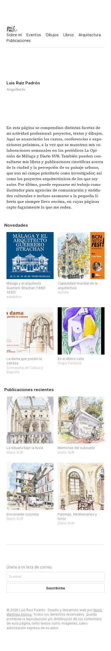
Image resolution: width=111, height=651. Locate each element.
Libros (68, 35)
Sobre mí (14, 35)
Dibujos (52, 35)
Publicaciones (18, 40)
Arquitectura (90, 35)
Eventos (33, 35)
